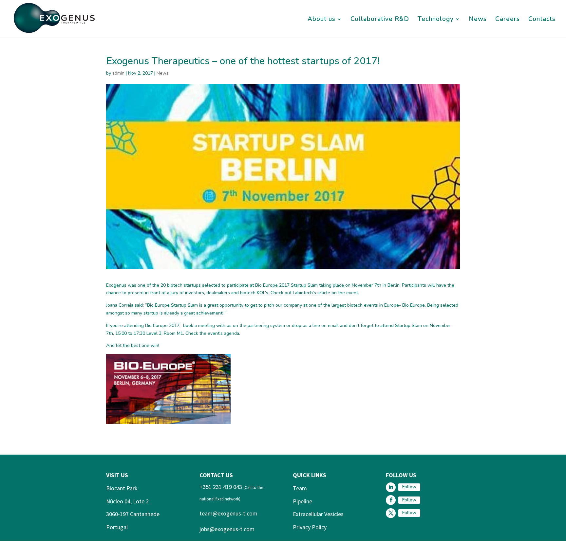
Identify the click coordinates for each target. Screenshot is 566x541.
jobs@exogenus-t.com (227, 529)
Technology (436, 20)
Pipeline (302, 501)
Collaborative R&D (379, 20)
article (323, 293)
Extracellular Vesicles (318, 514)
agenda (231, 333)
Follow (409, 487)
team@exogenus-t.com (228, 513)
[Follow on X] (391, 513)
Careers (507, 20)
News (478, 20)
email (333, 325)
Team (300, 488)
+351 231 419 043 (220, 487)
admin (118, 73)
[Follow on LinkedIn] (391, 487)
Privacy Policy (310, 527)
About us (321, 20)
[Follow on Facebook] (391, 500)
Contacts (542, 20)
